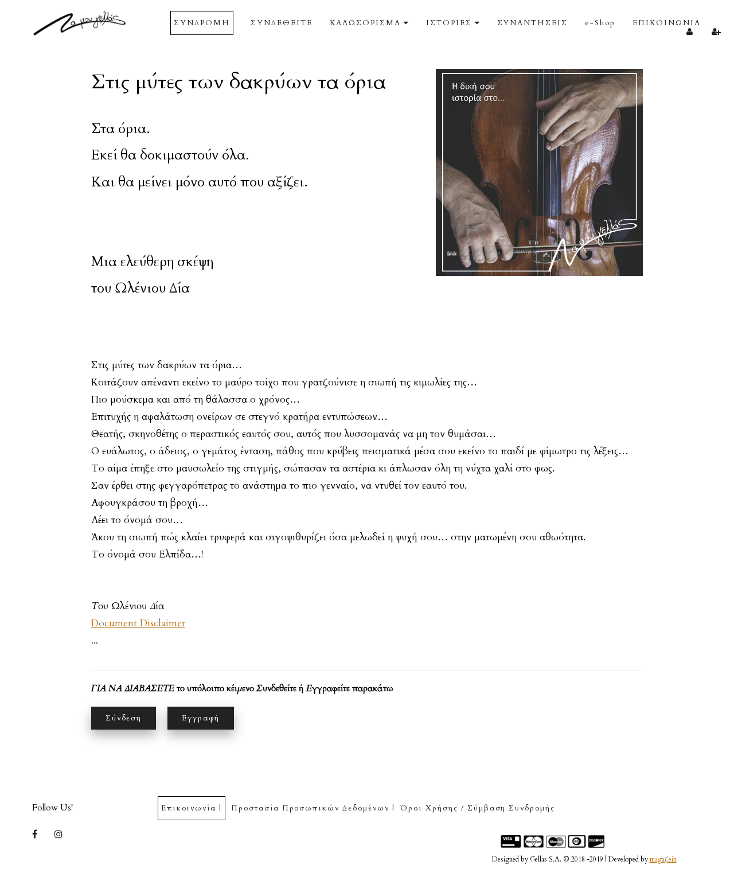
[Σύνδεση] (690, 31)
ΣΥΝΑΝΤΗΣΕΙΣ (532, 23)
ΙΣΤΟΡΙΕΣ (449, 23)
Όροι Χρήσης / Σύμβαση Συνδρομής (477, 808)
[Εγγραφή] (716, 31)
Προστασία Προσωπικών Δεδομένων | (313, 808)
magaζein (663, 859)
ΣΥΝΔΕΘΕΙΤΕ (282, 23)
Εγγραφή (201, 718)
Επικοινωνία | (191, 808)
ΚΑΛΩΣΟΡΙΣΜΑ (365, 23)
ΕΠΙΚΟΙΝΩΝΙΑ (667, 23)
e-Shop (600, 23)
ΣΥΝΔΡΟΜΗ (202, 23)
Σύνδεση (124, 718)
